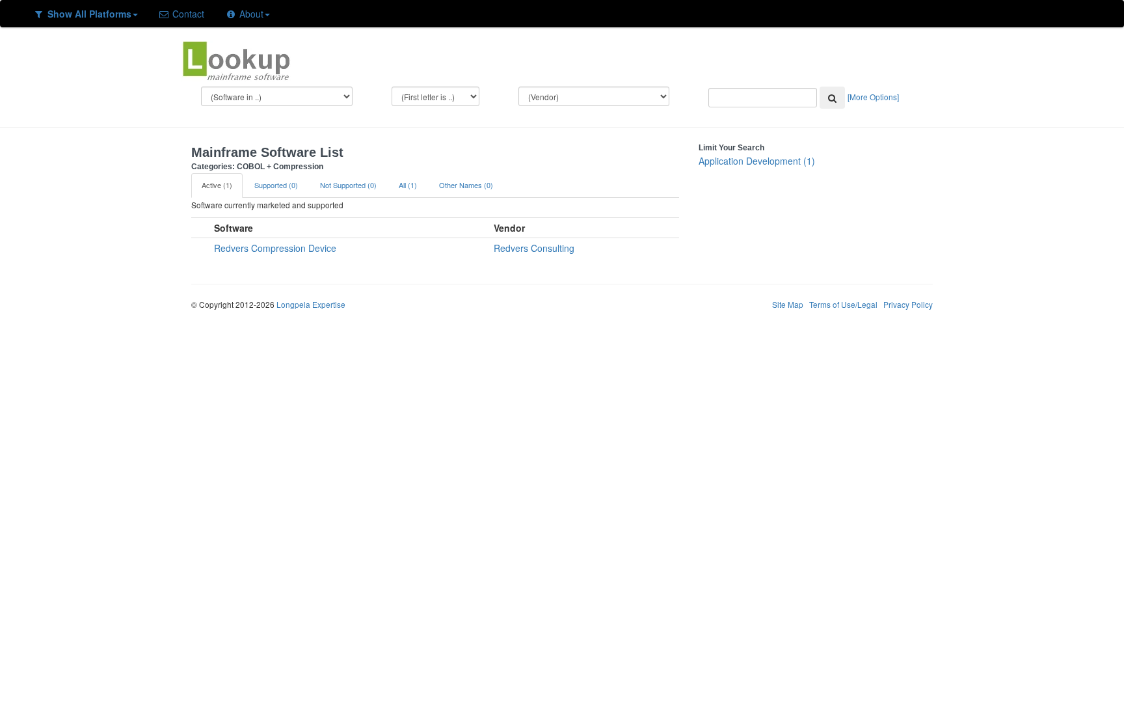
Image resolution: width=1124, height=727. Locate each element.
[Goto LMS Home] (236, 59)
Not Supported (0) (348, 185)
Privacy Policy (908, 304)
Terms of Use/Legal (843, 304)
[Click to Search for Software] (832, 98)
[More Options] (873, 96)
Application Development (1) (757, 160)
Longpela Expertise (310, 304)
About (250, 13)
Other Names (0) (466, 185)
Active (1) (217, 185)
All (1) (408, 185)
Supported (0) (276, 185)
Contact (187, 13)
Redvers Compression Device (275, 247)
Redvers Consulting (534, 247)
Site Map (787, 304)
